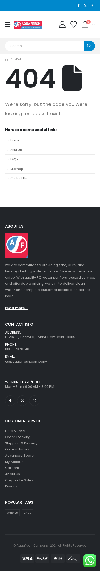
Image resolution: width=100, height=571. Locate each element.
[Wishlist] (74, 24)
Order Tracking (18, 437)
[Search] (89, 46)
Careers (12, 467)
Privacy (11, 486)
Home (14, 140)
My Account (15, 461)
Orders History (17, 449)
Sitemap (16, 169)
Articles (12, 513)
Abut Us (16, 150)
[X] (85, 5)
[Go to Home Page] (6, 59)
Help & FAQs (15, 430)
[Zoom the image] (16, 235)
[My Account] (62, 24)
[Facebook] (79, 5)
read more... (16, 308)
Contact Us (18, 178)
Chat (27, 513)
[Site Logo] (28, 25)
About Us (12, 474)
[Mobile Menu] (9, 24)
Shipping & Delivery (21, 443)
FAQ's (14, 159)
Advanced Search (20, 455)
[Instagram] (92, 5)
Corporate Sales (19, 480)
